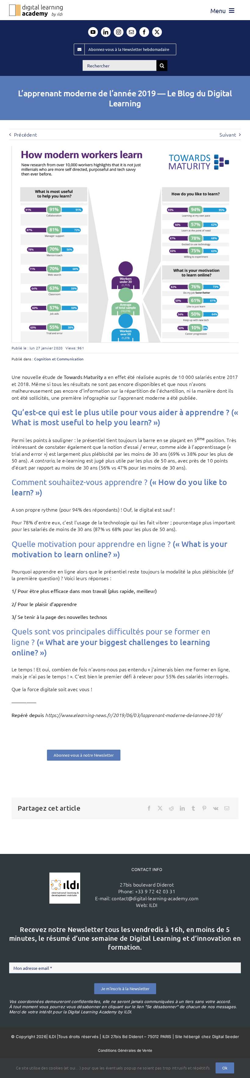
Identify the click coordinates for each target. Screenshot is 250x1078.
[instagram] (118, 32)
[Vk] (215, 808)
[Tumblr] (193, 808)
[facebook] (144, 32)
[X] (160, 808)
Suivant (228, 134)
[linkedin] (106, 32)
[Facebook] (149, 808)
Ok (224, 1067)
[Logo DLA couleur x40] (36, 7)
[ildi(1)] (64, 875)
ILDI (153, 904)
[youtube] (93, 32)
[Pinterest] (204, 808)
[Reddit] (171, 808)
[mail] (131, 32)
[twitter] (157, 32)
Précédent (25, 134)
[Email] (226, 808)
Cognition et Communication (59, 358)
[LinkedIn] (182, 808)
